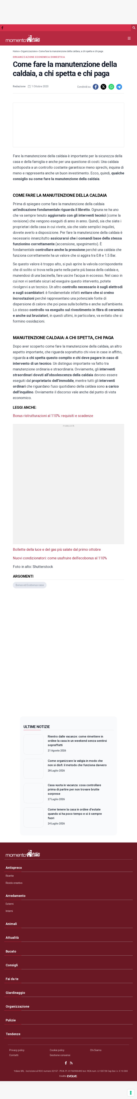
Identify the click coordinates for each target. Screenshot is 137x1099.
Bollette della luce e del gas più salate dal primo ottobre (57, 549)
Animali (11, 924)
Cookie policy (57, 1050)
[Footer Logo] (68, 854)
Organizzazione (29, 51)
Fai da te (12, 979)
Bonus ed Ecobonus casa (30, 585)
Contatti (13, 1055)
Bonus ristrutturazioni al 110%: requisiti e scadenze (53, 416)
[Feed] (71, 1063)
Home (16, 51)
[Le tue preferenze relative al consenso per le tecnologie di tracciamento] (130, 1092)
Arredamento (16, 896)
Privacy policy (16, 1050)
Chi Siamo (96, 1050)
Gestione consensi (60, 1055)
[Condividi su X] (103, 87)
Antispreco (14, 868)
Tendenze (13, 1034)
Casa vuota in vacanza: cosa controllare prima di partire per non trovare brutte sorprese (74, 789)
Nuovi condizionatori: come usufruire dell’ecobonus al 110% (60, 558)
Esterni (10, 903)
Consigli (12, 965)
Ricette (10, 875)
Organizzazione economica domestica (39, 57)
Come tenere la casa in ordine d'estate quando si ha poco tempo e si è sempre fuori (75, 814)
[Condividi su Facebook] (95, 87)
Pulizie (11, 1020)
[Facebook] (2, 27)
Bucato (11, 951)
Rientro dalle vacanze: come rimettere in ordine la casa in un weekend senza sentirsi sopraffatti (77, 741)
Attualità (12, 937)
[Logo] (22, 38)
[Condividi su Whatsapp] (111, 87)
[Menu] (129, 38)
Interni (9, 911)
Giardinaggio (15, 993)
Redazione (19, 86)
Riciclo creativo (14, 882)
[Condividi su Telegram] (119, 87)
